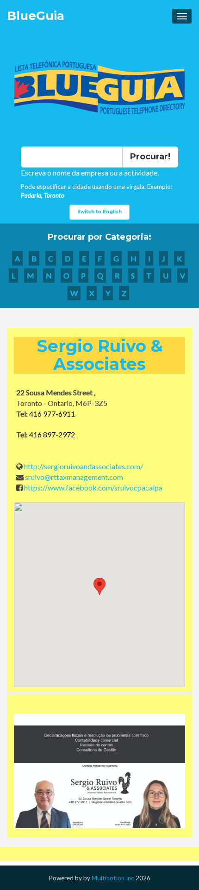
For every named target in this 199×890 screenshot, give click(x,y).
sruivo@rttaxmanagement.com (74, 476)
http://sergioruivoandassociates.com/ (83, 466)
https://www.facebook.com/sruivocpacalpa (93, 487)
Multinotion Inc (113, 878)
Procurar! (150, 156)
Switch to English (99, 212)
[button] (99, 586)
